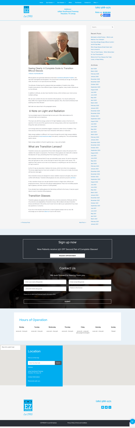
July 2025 (93, 92)
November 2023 (95, 145)
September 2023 (95, 150)
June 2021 (94, 211)
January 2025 (94, 108)
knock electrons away (45, 136)
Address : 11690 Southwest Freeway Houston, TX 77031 (68, 11)
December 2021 (95, 197)
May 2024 (93, 129)
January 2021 (94, 224)
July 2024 (93, 124)
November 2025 (95, 81)
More (95, 2)
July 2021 (93, 208)
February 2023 (95, 166)
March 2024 (94, 134)
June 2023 (94, 158)
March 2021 (94, 219)
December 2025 (95, 79)
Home (41, 2)
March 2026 (94, 71)
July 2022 (93, 184)
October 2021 (94, 203)
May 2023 (93, 161)
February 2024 (95, 137)
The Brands (78, 2)
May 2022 (93, 190)
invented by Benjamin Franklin (65, 77)
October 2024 (95, 116)
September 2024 (95, 118)
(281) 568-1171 (103, 7)
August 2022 (94, 182)
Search (58, 363)
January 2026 (94, 76)
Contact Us (87, 2)
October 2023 (95, 147)
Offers (70, 2)
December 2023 (95, 142)
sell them (73, 177)
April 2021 (93, 216)
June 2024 (94, 126)
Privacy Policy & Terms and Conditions (77, 422)
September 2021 (95, 205)
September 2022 (95, 179)
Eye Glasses (49, 2)
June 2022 (94, 187)
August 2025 (94, 89)
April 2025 (94, 100)
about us (46, 211)
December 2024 (95, 111)
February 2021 (95, 221)
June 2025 (94, 95)
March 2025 (94, 103)
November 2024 (95, 113)
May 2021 (93, 213)
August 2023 (94, 153)
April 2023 (94, 163)
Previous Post (25, 222)
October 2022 (95, 176)
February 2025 (95, 105)
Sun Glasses (60, 2)
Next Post (82, 222)
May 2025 (93, 97)
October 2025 (95, 84)
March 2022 (94, 192)
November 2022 (95, 174)
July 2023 (93, 155)
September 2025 (95, 87)
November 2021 (95, 200)
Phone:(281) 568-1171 (34, 381)
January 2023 (95, 168)
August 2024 (94, 121)
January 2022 (94, 195)
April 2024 (94, 132)
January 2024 (95, 140)
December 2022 (95, 171)
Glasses (31, 73)
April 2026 (94, 68)
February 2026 (95, 74)
